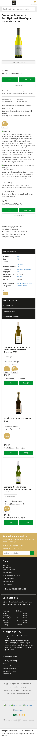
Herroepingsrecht (23, 694)
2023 (18, 272)
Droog (19, 261)
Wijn (18, 256)
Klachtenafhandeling (10, 668)
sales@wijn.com (8, 581)
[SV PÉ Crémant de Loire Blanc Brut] (18, 402)
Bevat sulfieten (22, 286)
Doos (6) (26, 383)
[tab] (18, 251)
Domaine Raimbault (24, 269)
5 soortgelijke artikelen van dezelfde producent (17, 93)
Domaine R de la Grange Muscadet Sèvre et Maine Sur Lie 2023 (17, 489)
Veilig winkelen (13, 687)
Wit (18, 259)
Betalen (5, 663)
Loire (18, 267)
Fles (9, 80)
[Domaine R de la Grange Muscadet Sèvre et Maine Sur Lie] (18, 472)
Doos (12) (27, 80)
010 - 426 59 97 (8, 578)
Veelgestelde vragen (9, 671)
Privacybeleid (7, 674)
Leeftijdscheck (26, 690)
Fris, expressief (10, 496)
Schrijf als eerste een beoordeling (13, 91)
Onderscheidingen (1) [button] (10, 300)
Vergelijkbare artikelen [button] (11, 316)
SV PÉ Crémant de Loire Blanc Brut (17, 419)
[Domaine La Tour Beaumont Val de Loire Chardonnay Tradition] (18, 333)
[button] (5, 124)
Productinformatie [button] (9, 252)
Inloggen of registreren (11, 684)
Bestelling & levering (10, 661)
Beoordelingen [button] (8, 306)
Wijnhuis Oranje (26, 602)
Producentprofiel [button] (9, 311)
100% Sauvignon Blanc (25, 283)
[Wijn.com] (14, 3)
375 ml (19, 277)
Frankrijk (20, 264)
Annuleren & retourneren (11, 666)
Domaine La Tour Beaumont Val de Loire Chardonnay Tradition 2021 (17, 349)
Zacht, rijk (8, 357)
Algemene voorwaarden (11, 690)
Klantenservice (26, 684)
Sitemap (23, 687)
